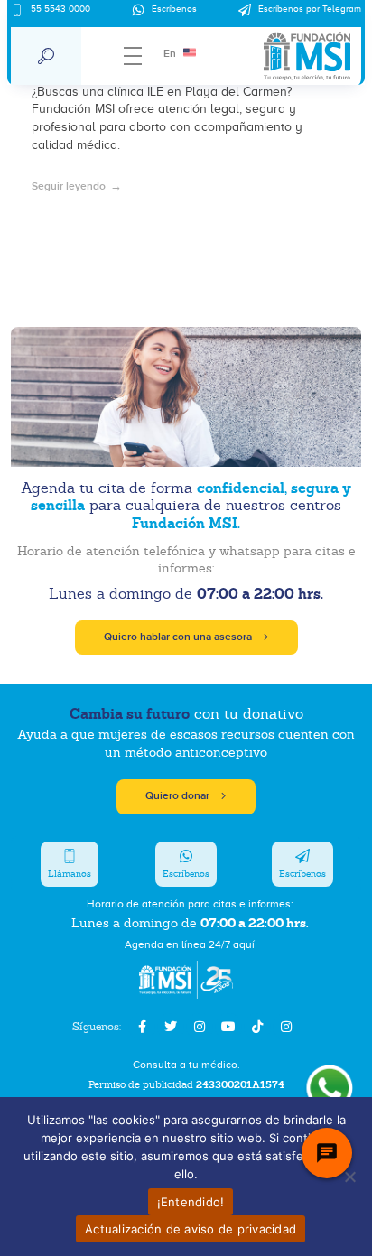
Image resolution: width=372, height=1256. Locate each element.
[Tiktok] (257, 1026)
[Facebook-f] (141, 1026)
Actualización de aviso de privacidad (190, 1229)
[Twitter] (170, 1026)
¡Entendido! (191, 1202)
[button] (46, 56)
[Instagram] (199, 1026)
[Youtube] (228, 1026)
